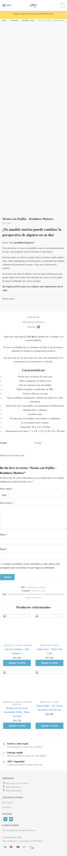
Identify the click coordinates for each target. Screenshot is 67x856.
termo (34, 597)
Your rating (6, 488)
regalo (28, 597)
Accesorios (14, 20)
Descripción (33, 317)
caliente (22, 594)
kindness (46, 594)
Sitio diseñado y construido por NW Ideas (22, 841)
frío (32, 594)
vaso (39, 597)
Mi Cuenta (7, 802)
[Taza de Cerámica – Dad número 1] (17, 628)
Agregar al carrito (17, 663)
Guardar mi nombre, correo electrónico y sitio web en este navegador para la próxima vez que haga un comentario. (30, 566)
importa (38, 594)
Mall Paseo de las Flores (17, 783)
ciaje (28, 594)
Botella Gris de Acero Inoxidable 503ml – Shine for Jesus (17, 712)
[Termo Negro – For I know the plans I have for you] (49, 685)
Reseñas (33, 327)
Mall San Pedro (13, 787)
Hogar (27, 645)
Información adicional (33, 322)
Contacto (6, 807)
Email (3, 549)
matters (54, 594)
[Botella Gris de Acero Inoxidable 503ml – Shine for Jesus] (17, 685)
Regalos (17, 704)
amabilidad (13, 594)
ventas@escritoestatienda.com (20, 830)
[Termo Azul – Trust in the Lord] (49, 628)
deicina (61, 594)
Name (4, 534)
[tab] (33, 317)
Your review (7, 503)
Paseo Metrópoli (14, 790)
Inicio (4, 20)
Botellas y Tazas (28, 20)
